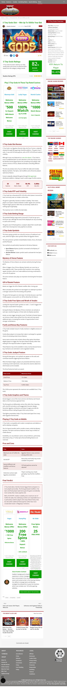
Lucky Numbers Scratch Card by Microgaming (60, 223)
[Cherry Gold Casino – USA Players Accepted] (50, 114)
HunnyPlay (22, 518)
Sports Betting (33, 2)
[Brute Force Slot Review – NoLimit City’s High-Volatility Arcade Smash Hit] (9, 621)
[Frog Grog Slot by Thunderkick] (50, 233)
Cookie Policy (32, 658)
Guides (15, 2)
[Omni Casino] (56, 92)
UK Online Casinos (56, 148)
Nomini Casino (35, 94)
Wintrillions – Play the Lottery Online (60, 104)
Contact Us (4, 662)
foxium (7, 597)
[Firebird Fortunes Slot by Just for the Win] (22, 621)
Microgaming (32, 176)
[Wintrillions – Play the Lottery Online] (50, 104)
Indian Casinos (61, 157)
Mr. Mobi (35, 518)
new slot (18, 597)
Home (3, 2)
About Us (3, 660)
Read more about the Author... (30, 592)
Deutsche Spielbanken (56, 158)
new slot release (26, 157)
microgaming (12, 597)
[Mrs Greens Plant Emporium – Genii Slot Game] (50, 213)
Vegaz (9, 518)
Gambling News (22, 2)
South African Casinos (50, 148)
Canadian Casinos (61, 147)
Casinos (8, 2)
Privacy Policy (33, 660)
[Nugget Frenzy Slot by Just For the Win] (36, 621)
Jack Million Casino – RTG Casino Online (59, 123)
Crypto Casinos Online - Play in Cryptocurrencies (54, 85)
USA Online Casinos (50, 159)
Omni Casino (56, 91)
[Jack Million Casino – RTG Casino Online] (50, 124)
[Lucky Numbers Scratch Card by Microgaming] (50, 223)
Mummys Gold (9, 94)
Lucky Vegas (22, 94)
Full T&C (36, 569)
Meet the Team (5, 669)
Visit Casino (9, 133)
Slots (39, 2)
